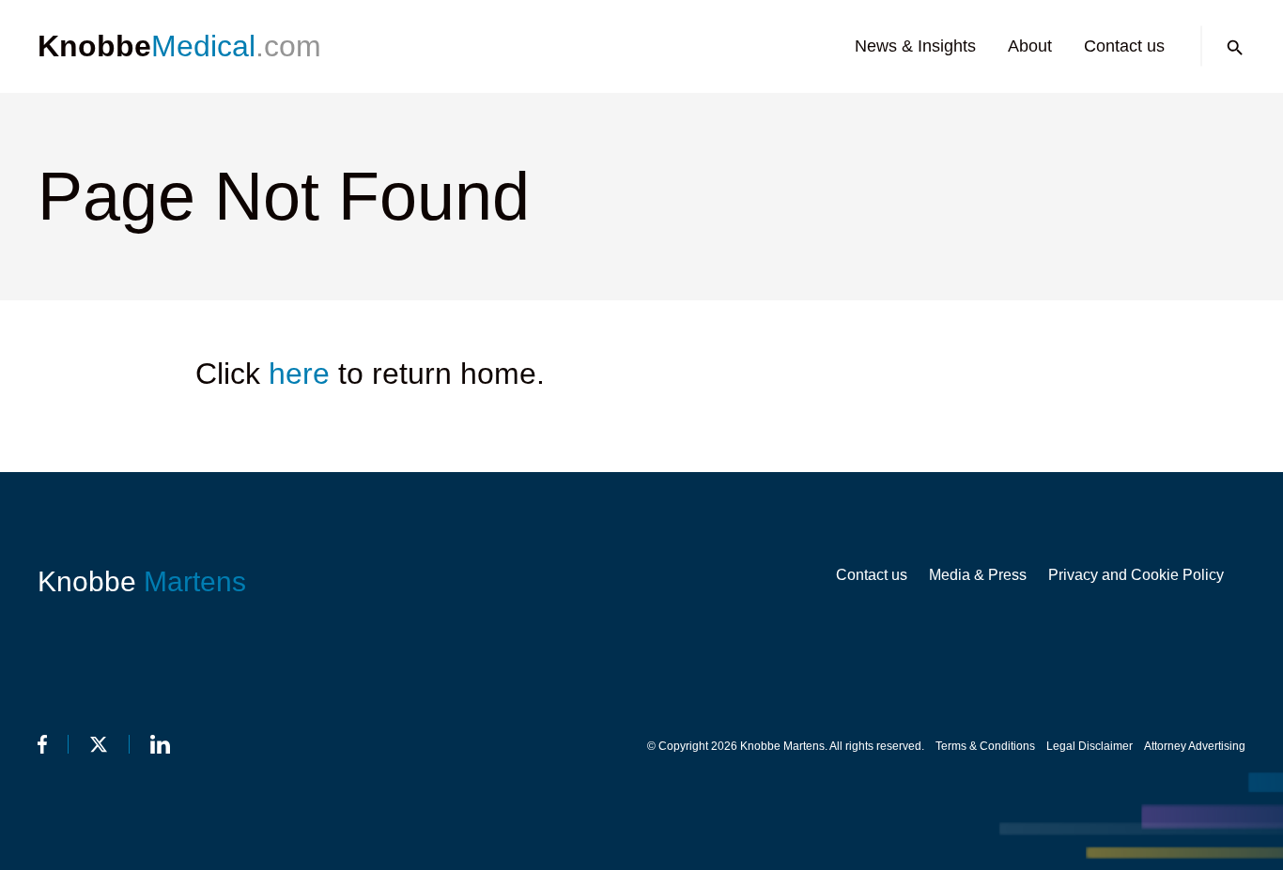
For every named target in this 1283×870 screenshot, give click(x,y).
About (1030, 46)
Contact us (1124, 46)
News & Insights (915, 46)
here (299, 373)
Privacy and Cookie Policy (1136, 575)
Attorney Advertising (1194, 746)
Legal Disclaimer (1089, 746)
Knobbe (142, 581)
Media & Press (978, 575)
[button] (1235, 47)
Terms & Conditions (985, 746)
